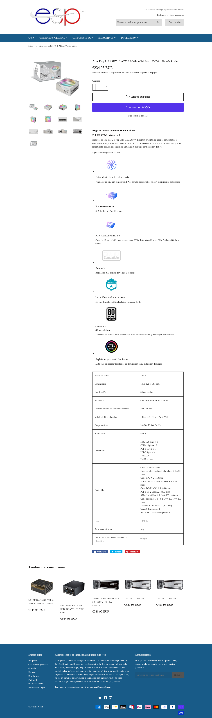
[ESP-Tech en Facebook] (105, 698)
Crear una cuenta (177, 15)
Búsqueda (32, 660)
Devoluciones (34, 676)
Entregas (32, 672)
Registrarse (161, 15)
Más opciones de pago (138, 116)
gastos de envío (120, 73)
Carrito (176, 22)
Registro (178, 675)
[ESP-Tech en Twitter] (99, 698)
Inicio (30, 46)
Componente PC (81, 38)
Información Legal (36, 688)
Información (129, 38)
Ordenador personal (52, 38)
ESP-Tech (39, 707)
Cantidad (96, 81)
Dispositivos (106, 38)
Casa (31, 38)
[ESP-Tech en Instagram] (110, 698)
